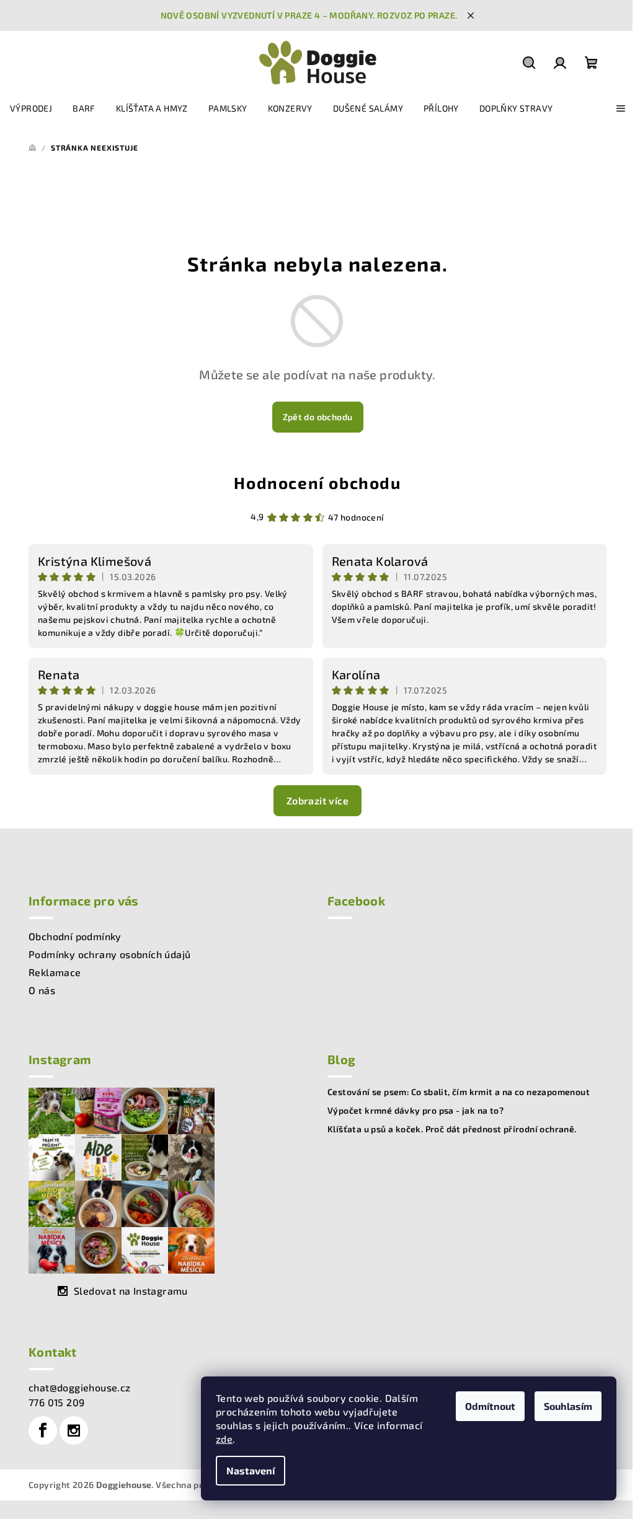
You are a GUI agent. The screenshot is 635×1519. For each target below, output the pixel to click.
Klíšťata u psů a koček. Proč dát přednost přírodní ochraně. (452, 1129)
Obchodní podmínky (75, 936)
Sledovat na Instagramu (131, 1291)
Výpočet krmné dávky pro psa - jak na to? (415, 1110)
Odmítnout (490, 1406)
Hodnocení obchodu (317, 482)
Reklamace (55, 972)
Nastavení (250, 1470)
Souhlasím (568, 1406)
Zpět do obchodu (318, 417)
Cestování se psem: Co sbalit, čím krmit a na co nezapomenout (458, 1092)
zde (224, 1439)
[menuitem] (31, 108)
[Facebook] (43, 1430)
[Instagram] (74, 1430)
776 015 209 (56, 1402)
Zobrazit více (317, 800)
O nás (42, 990)
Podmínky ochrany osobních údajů (109, 954)
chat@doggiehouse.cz (80, 1387)
